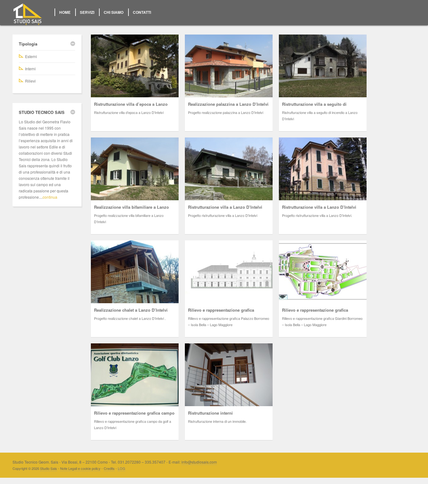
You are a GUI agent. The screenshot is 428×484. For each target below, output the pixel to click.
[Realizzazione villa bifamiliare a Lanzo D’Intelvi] (135, 168)
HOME (64, 12)
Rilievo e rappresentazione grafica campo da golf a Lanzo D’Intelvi (134, 416)
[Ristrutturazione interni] (229, 374)
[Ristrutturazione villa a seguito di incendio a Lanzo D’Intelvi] (323, 66)
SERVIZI (87, 12)
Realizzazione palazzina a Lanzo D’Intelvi (228, 104)
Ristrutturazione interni (210, 413)
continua (50, 197)
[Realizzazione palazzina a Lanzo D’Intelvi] (229, 66)
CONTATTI (142, 12)
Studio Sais (48, 468)
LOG (121, 468)
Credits (109, 468)
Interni (30, 68)
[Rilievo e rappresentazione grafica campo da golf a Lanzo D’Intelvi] (135, 374)
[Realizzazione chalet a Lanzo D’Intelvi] (135, 271)
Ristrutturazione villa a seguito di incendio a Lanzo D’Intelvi (314, 107)
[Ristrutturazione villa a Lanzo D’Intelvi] (229, 168)
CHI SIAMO (113, 12)
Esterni (31, 56)
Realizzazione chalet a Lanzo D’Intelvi (131, 310)
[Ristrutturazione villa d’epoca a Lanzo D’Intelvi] (135, 66)
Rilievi (30, 80)
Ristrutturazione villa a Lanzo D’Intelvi (225, 207)
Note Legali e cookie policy (80, 468)
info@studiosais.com (199, 462)
